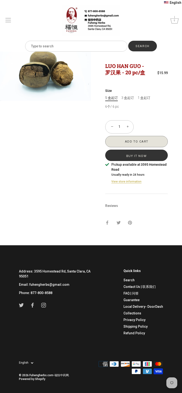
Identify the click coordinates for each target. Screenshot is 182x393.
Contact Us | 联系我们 (139, 287)
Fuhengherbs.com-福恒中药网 (49, 375)
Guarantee (131, 300)
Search (129, 280)
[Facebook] (32, 305)
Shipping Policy (135, 326)
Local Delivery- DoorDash (143, 306)
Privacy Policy (134, 320)
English (23, 362)
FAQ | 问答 (131, 293)
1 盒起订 (144, 98)
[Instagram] (43, 305)
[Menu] (8, 20)
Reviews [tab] (111, 206)
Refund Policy (134, 333)
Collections (132, 313)
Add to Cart (136, 141)
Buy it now (136, 156)
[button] (172, 2)
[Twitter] (21, 305)
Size (108, 91)
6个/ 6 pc (112, 106)
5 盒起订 (111, 98)
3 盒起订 (127, 98)
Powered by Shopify (32, 379)
